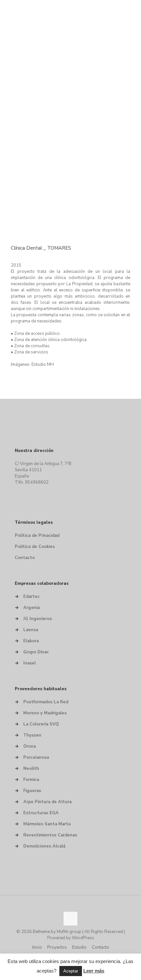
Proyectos (57, 947)
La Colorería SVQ (41, 724)
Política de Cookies (35, 547)
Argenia (31, 608)
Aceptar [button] (70, 971)
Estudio (79, 947)
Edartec (31, 596)
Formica (31, 780)
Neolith (31, 768)
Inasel (29, 663)
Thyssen (32, 735)
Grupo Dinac (36, 652)
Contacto (25, 558)
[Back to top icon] (70, 919)
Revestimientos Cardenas (50, 835)
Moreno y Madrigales (45, 713)
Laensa (30, 630)
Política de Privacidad (37, 535)
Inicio (37, 947)
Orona (29, 746)
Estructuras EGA (41, 813)
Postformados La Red (45, 702)
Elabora (31, 641)
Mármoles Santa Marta (46, 824)
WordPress (83, 938)
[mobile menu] (132, 9)
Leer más (93, 970)
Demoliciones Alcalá (44, 846)
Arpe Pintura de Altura (47, 802)
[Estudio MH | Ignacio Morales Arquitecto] (70, 10)
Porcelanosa (36, 757)
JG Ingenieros (37, 619)
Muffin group (69, 932)
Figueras (32, 791)
